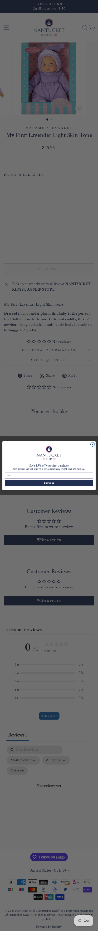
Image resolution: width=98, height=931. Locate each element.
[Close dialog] (92, 444)
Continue (49, 482)
